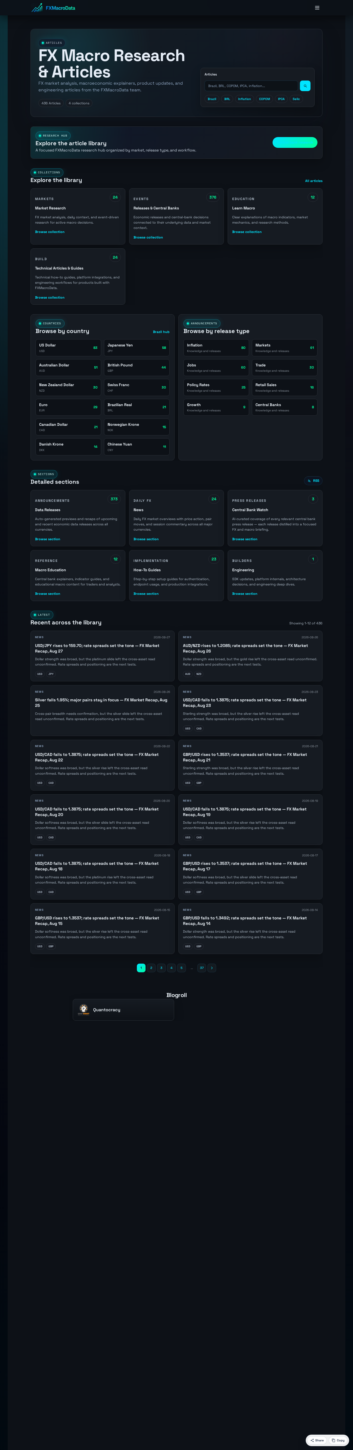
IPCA (281, 99)
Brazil (212, 99)
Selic (296, 99)
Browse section (47, 539)
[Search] (305, 86)
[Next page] (211, 967)
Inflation (244, 99)
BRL (227, 99)
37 (202, 968)
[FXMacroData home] (53, 7)
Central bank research (295, 142)
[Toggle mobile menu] (317, 7)
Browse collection (50, 232)
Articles (211, 74)
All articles (314, 181)
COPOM (264, 99)
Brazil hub (161, 332)
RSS (316, 480)
